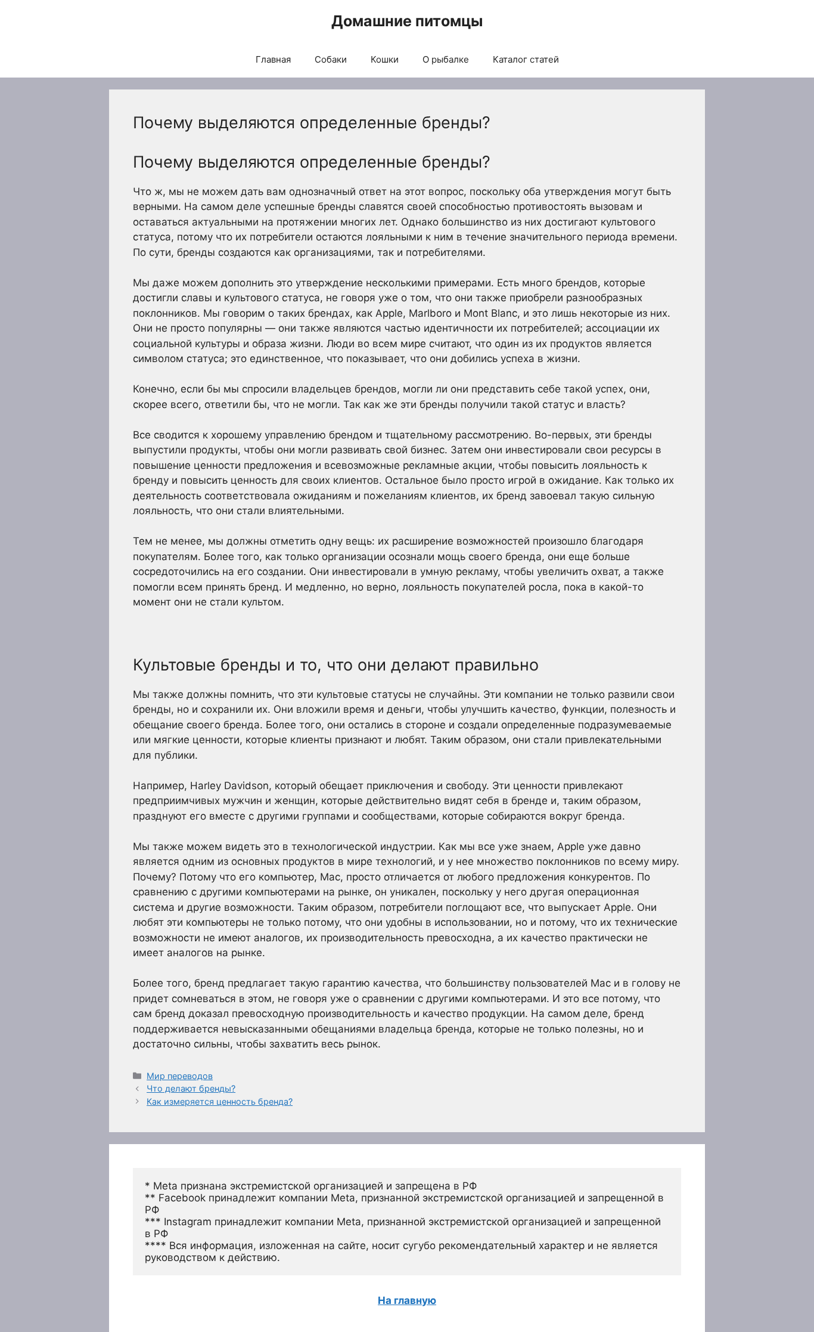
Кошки (385, 59)
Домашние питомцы (407, 21)
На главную (407, 1300)
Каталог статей (526, 59)
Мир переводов (180, 1076)
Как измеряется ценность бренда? (220, 1101)
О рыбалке (445, 59)
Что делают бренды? (191, 1088)
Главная (273, 59)
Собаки (331, 59)
